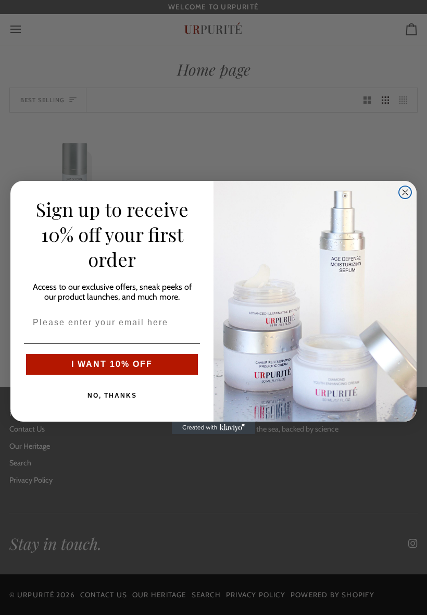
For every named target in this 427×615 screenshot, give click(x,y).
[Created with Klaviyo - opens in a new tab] (213, 428)
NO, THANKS (112, 395)
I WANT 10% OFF (112, 364)
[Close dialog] (405, 192)
